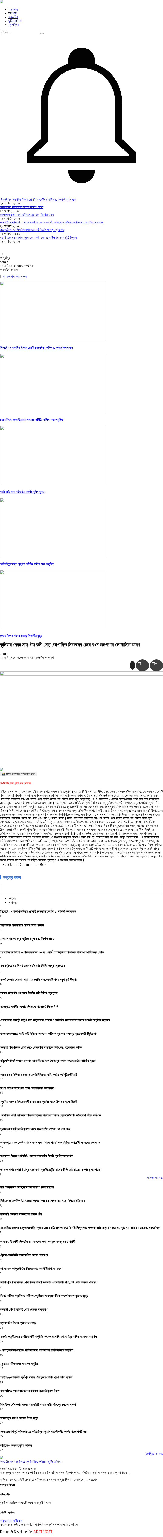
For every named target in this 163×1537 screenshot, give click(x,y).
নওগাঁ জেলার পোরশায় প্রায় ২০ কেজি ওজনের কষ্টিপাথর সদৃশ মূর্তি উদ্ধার (38, 237)
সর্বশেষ (12, 898)
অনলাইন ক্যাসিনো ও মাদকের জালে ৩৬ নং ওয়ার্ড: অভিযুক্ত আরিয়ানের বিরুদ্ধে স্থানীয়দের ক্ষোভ (51, 222)
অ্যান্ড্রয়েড (6, 1520)
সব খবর (12, 13)
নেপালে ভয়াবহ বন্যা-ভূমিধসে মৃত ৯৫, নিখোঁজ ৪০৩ (27, 215)
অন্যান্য (5, 258)
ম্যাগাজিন (13, 24)
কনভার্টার (13, 17)
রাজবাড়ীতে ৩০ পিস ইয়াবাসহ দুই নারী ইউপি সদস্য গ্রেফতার (32, 230)
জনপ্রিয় (12, 902)
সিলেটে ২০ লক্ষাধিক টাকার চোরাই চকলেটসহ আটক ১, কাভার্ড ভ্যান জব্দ (38, 199)
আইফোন (17, 1520)
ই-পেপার (13, 9)
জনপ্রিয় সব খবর (154, 1453)
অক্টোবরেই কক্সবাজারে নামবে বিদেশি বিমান (21, 207)
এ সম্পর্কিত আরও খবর (15, 276)
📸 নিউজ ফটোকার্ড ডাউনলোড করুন (18, 774)
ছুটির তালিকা (15, 21)
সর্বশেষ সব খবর (155, 1178)
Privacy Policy (28, 1461)
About (43, 1461)
